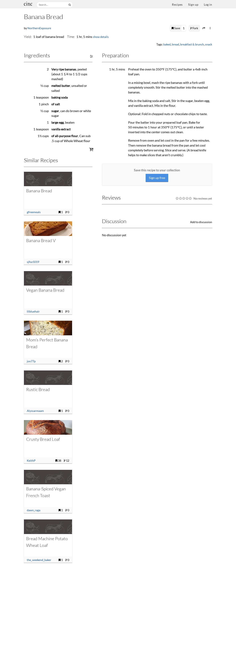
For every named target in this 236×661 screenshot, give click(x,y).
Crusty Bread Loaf (43, 439)
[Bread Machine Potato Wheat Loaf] (48, 526)
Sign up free (157, 178)
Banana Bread (39, 190)
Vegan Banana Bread (45, 290)
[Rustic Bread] (48, 377)
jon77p (31, 361)
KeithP (31, 460)
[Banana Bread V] (48, 228)
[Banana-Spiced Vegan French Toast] (48, 477)
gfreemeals (34, 212)
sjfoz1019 (33, 262)
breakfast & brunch (192, 44)
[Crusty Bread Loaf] (48, 427)
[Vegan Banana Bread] (48, 278)
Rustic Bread (38, 389)
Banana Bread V (41, 240)
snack (208, 44)
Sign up (193, 4)
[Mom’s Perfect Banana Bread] (48, 328)
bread (175, 44)
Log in (208, 4)
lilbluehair (33, 311)
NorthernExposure (39, 28)
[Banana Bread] (48, 179)
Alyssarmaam (35, 411)
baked (167, 44)
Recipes (177, 4)
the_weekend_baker (39, 560)
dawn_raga (33, 510)
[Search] (70, 5)
